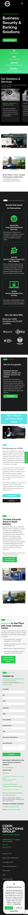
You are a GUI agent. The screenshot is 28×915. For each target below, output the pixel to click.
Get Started (10, 396)
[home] (6, 4)
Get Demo (11, 500)
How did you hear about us (10, 737)
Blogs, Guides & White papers (11, 858)
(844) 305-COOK (7, 770)
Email (4, 701)
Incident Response (8, 879)
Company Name (7, 725)
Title (4, 731)
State (4, 714)
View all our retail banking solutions (10, 559)
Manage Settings (14, 911)
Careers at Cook (7, 853)
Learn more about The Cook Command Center (8, 659)
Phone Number (7, 719)
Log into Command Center (13, 809)
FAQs (4, 874)
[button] (22, 3)
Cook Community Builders (10, 866)
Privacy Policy (6, 870)
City (4, 695)
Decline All (19, 908)
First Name (6, 689)
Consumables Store (8, 862)
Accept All (8, 907)
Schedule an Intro (10, 40)
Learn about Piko (11, 495)
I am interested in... (8, 743)
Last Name (5, 708)
